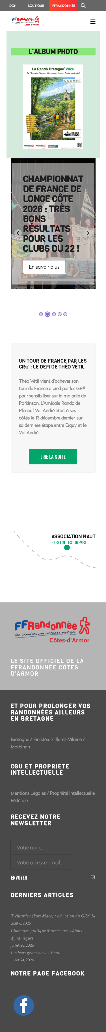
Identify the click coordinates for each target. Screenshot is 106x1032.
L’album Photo (53, 51)
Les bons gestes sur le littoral (35, 952)
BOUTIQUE (36, 5)
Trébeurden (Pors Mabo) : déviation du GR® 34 (53, 916)
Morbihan (20, 746)
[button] (83, 5)
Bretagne (20, 739)
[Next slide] (88, 233)
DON (12, 5)
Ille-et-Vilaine (68, 739)
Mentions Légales (28, 793)
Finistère (41, 739)
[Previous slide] (18, 233)
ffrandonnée (63, 5)
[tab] (41, 314)
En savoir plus (44, 266)
